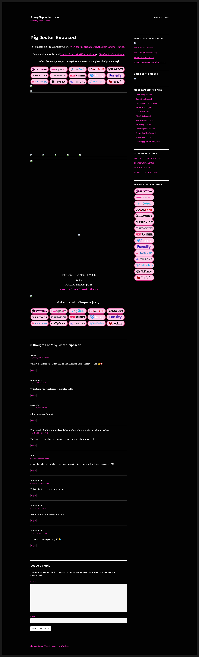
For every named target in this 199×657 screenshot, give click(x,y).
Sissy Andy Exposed (143, 125)
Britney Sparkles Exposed (146, 133)
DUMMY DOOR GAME (142, 168)
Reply (33, 370)
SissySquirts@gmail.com (111, 54)
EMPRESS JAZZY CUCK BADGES (146, 173)
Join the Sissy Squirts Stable (78, 289)
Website (158, 18)
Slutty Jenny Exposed (144, 95)
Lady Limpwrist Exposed (145, 129)
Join (167, 18)
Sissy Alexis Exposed (144, 99)
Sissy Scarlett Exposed (144, 108)
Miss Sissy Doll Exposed (145, 120)
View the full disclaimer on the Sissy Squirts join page (97, 47)
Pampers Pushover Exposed (146, 103)
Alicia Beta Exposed (143, 116)
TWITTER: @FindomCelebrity (145, 53)
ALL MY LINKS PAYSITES (143, 48)
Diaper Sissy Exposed (144, 112)
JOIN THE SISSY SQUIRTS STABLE (146, 158)
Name (32, 616)
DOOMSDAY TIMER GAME (144, 163)
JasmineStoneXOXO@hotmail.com (78, 54)
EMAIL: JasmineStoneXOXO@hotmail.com (150, 62)
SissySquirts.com (44, 17)
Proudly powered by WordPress (57, 646)
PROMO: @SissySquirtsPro (144, 57)
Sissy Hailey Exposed (144, 137)
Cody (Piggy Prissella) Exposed (148, 142)
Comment (35, 582)
